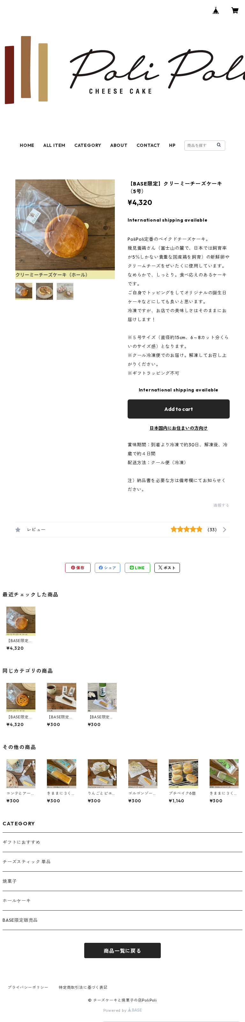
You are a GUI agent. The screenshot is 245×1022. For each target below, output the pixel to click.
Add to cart (178, 409)
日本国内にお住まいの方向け (179, 428)
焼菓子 (10, 881)
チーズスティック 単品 (27, 862)
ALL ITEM (54, 145)
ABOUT (119, 145)
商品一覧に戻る (122, 951)
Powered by (115, 1010)
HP (172, 145)
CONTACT (148, 145)
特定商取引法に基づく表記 (83, 987)
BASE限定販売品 (20, 920)
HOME (27, 145)
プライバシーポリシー (28, 987)
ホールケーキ (17, 901)
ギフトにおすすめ (21, 842)
